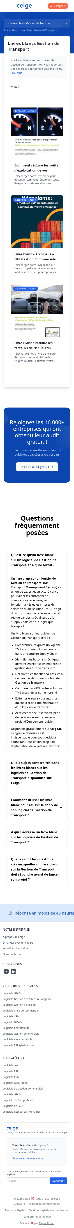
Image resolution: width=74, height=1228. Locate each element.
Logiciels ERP (10, 1071)
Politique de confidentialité (44, 1203)
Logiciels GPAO (12, 993)
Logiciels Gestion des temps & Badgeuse (27, 999)
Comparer (59, 6)
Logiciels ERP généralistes (18, 1045)
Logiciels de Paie (13, 1106)
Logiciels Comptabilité (16, 1028)
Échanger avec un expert (18, 942)
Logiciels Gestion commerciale (21, 1033)
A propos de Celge (14, 937)
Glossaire (19, 1203)
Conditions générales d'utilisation (49, 1210)
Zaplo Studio (46, 1223)
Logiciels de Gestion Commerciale (23, 1088)
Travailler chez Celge (15, 948)
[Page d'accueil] (24, 6)
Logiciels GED (11, 1065)
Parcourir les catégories (37, 1216)
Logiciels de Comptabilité (18, 1100)
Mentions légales (15, 1210)
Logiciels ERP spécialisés (17, 1039)
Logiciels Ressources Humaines (22, 1111)
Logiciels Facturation (15, 1082)
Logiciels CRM (11, 1016)
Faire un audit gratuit (34, 467)
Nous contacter (12, 954)
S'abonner (58, 1180)
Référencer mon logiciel (26, 1158)
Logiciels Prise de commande (20, 1010)
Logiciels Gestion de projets (19, 1004)
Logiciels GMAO (12, 1022)
